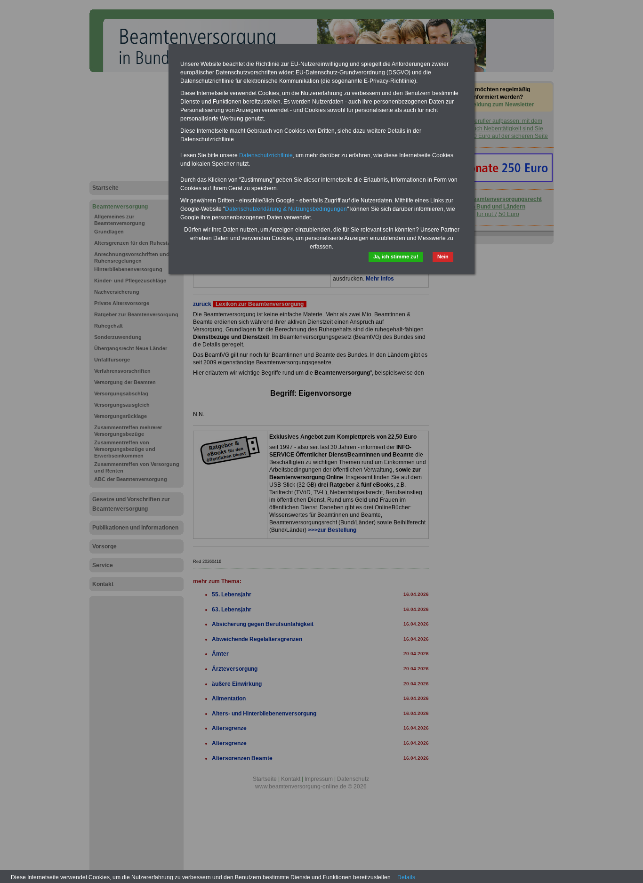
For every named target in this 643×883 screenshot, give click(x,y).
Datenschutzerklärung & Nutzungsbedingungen (286, 209)
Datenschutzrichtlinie (266, 155)
